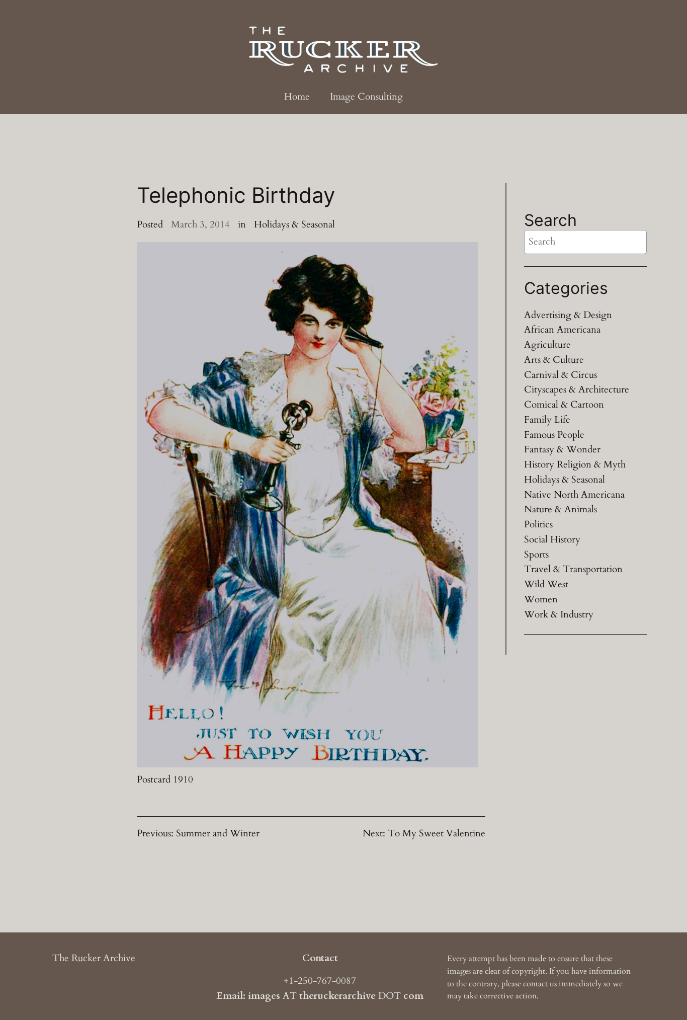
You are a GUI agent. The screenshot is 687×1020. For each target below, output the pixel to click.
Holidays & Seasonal (294, 224)
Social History (552, 539)
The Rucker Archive (93, 958)
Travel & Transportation (573, 569)
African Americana (562, 329)
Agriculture (547, 344)
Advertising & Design (568, 315)
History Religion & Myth (575, 464)
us (553, 983)
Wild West (546, 584)
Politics (538, 524)
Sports (536, 554)
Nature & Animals (560, 509)
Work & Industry (558, 614)
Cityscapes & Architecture (576, 389)
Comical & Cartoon (564, 404)
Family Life (547, 419)
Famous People (554, 434)
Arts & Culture (554, 359)
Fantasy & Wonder (562, 449)
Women (541, 599)
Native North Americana (574, 494)
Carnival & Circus (560, 374)
